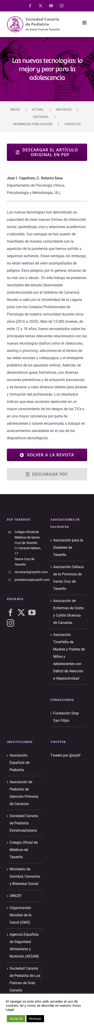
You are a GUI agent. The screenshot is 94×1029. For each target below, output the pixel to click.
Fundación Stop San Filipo (66, 717)
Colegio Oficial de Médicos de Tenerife (24, 849)
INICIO (15, 109)
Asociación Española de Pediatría (19, 762)
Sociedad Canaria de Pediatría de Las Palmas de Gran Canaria (25, 979)
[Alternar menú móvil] (84, 22)
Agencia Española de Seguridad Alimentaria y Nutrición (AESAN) (24, 945)
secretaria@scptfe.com (29, 572)
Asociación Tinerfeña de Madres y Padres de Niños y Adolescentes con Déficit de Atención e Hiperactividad (69, 657)
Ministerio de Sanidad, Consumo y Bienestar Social (25, 876)
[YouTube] (32, 612)
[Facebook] (10, 612)
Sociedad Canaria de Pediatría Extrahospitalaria (24, 823)
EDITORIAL (41, 117)
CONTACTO (72, 124)
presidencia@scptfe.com (29, 580)
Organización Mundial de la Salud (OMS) (20, 915)
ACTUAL (38, 109)
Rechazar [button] (35, 1018)
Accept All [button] (16, 1018)
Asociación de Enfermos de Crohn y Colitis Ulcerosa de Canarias (68, 612)
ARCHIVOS (63, 109)
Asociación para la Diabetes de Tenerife (68, 547)
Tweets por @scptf (65, 755)
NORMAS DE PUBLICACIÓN (32, 124)
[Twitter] (21, 612)
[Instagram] (10, 623)
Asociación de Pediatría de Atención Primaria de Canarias (24, 793)
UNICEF (16, 896)
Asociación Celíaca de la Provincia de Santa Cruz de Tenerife (68, 578)
